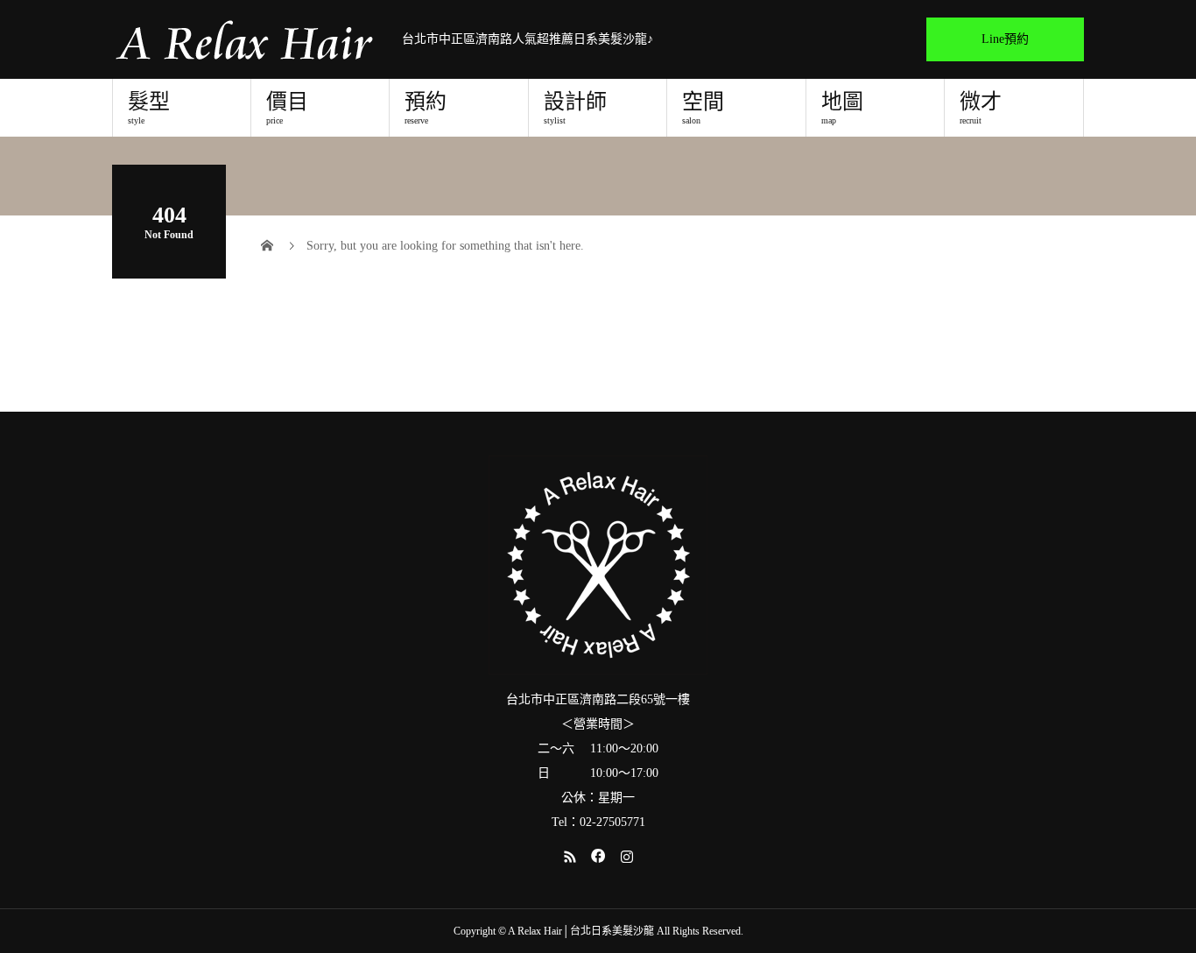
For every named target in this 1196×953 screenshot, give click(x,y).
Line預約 (1005, 39)
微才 (981, 107)
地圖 (842, 107)
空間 (703, 107)
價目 (287, 107)
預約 (426, 107)
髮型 (149, 107)
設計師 (575, 107)
